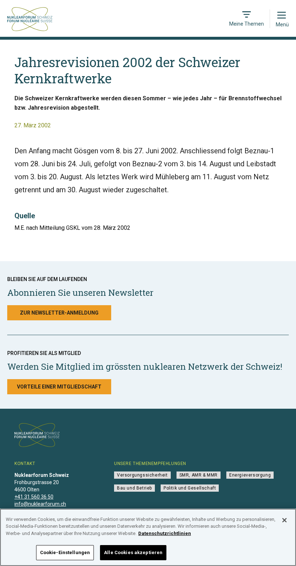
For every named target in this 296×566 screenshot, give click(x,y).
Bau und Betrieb (134, 488)
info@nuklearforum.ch (40, 504)
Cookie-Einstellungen (65, 552)
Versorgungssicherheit (142, 475)
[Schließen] (284, 520)
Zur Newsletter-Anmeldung (59, 313)
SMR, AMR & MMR (198, 475)
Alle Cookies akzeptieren (133, 552)
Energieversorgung (250, 475)
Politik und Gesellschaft (190, 488)
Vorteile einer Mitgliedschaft (59, 387)
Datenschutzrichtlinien (164, 533)
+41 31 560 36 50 (33, 497)
